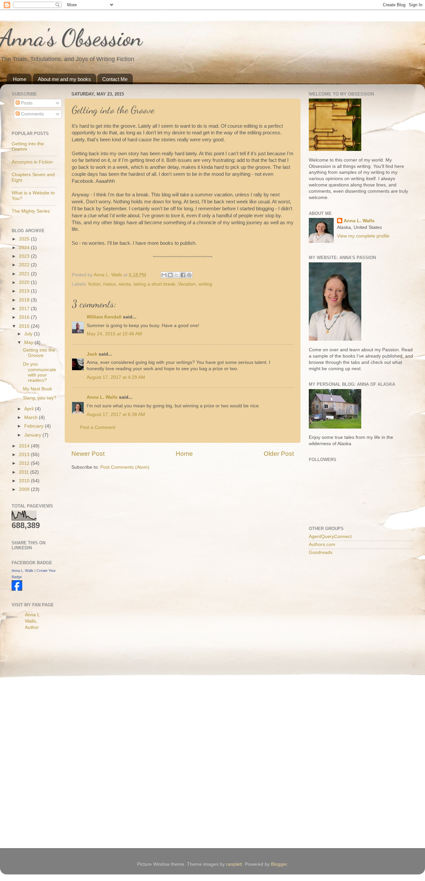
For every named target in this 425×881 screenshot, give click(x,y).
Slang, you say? (39, 397)
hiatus (109, 284)
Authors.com (322, 544)
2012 (25, 463)
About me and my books (64, 79)
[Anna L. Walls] (17, 589)
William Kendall (104, 316)
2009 (25, 489)
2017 (25, 308)
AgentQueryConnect (330, 536)
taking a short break (154, 284)
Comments (32, 113)
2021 (25, 273)
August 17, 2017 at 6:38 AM (116, 414)
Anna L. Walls (102, 397)
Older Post (279, 453)
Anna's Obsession (71, 38)
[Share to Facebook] (183, 275)
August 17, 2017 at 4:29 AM (116, 377)
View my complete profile (363, 236)
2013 (25, 454)
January (33, 435)
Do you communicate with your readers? (39, 372)
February (34, 426)
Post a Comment (97, 427)
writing (205, 284)
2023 (25, 256)
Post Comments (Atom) (124, 467)
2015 (25, 326)
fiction (94, 284)
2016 (25, 317)
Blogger (279, 864)
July (29, 333)
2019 (25, 291)
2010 (25, 480)
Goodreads (320, 552)
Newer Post (88, 453)
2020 (25, 282)
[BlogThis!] (170, 275)
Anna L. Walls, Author (33, 621)
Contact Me (115, 79)
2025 (25, 239)
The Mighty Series (31, 211)
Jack (92, 354)
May (29, 342)
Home (19, 79)
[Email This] (164, 275)
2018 (25, 300)
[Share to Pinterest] (189, 275)
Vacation (187, 284)
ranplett (234, 864)
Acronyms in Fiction (32, 162)
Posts (26, 103)
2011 (24, 472)
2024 (25, 247)
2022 (25, 264)
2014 (25, 445)
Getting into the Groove (39, 353)
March (31, 417)
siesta (125, 284)
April (29, 408)
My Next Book (37, 388)
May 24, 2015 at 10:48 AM (114, 333)
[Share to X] (176, 275)
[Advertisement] (38, 740)
